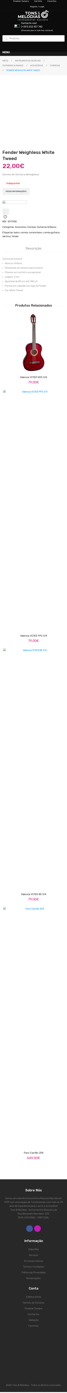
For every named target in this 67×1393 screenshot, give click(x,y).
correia (24, 232)
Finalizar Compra (33, 1308)
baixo (17, 232)
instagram (37, 1228)
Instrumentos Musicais (28, 60)
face (29, 1228)
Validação (33, 1320)
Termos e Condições (33, 1266)
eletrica (6, 236)
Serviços (33, 1255)
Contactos (33, 1314)
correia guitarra (51, 232)
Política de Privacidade (34, 1272)
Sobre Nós (33, 1249)
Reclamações (33, 1278)
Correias (55, 65)
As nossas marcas (33, 1261)
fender (15, 236)
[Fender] (14, 205)
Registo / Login (37, 6)
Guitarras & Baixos (12, 65)
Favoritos (33, 1326)
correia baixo (35, 232)
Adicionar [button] (36, 368)
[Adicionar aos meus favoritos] (5, 212)
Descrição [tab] (33, 248)
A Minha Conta (33, 1297)
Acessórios (36, 65)
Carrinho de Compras (33, 1302)
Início (5, 60)
